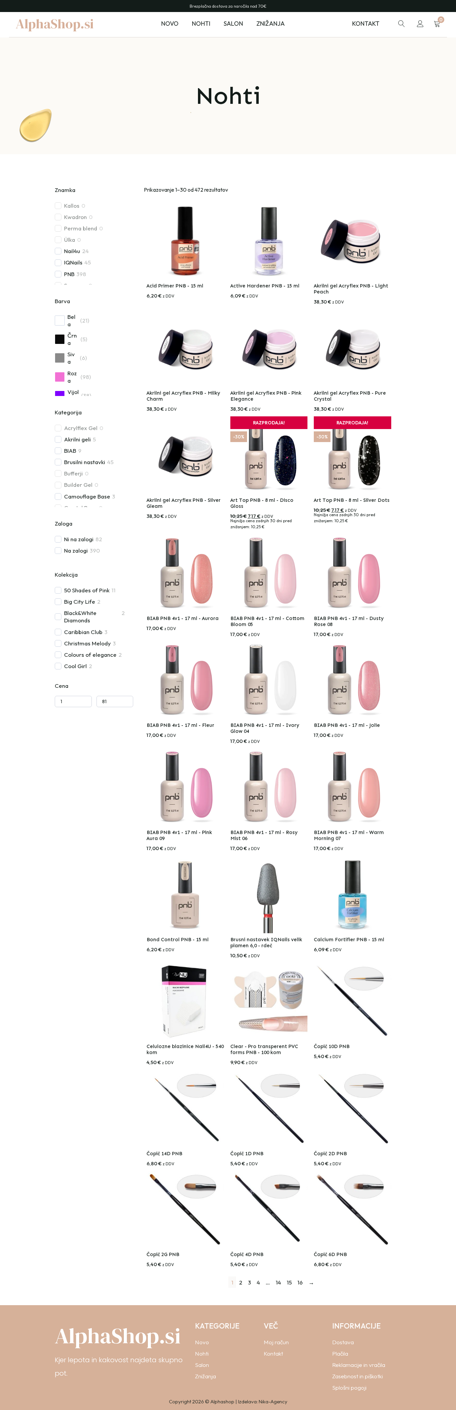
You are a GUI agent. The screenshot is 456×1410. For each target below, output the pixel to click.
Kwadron (75, 216)
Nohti (202, 1353)
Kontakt (366, 23)
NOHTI (201, 23)
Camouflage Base (87, 496)
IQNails (73, 262)
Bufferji (73, 473)
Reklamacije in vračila (358, 1364)
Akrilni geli (77, 439)
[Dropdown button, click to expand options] (401, 24)
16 (300, 1282)
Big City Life (79, 601)
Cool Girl (75, 665)
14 (278, 1282)
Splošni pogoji (349, 1387)
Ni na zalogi (78, 539)
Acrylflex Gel (80, 427)
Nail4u (72, 250)
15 (289, 1282)
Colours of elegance (90, 654)
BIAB (70, 450)
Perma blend (80, 228)
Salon (202, 1364)
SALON (233, 23)
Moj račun (276, 1342)
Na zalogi (76, 550)
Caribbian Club (83, 631)
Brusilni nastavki (84, 461)
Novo (170, 23)
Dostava (343, 1342)
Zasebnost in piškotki (357, 1376)
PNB (69, 273)
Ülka (69, 239)
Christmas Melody (87, 643)
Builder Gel (78, 484)
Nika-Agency (273, 1401)
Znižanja (270, 23)
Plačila (340, 1353)
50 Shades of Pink (86, 590)
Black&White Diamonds (80, 616)
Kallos (71, 205)
